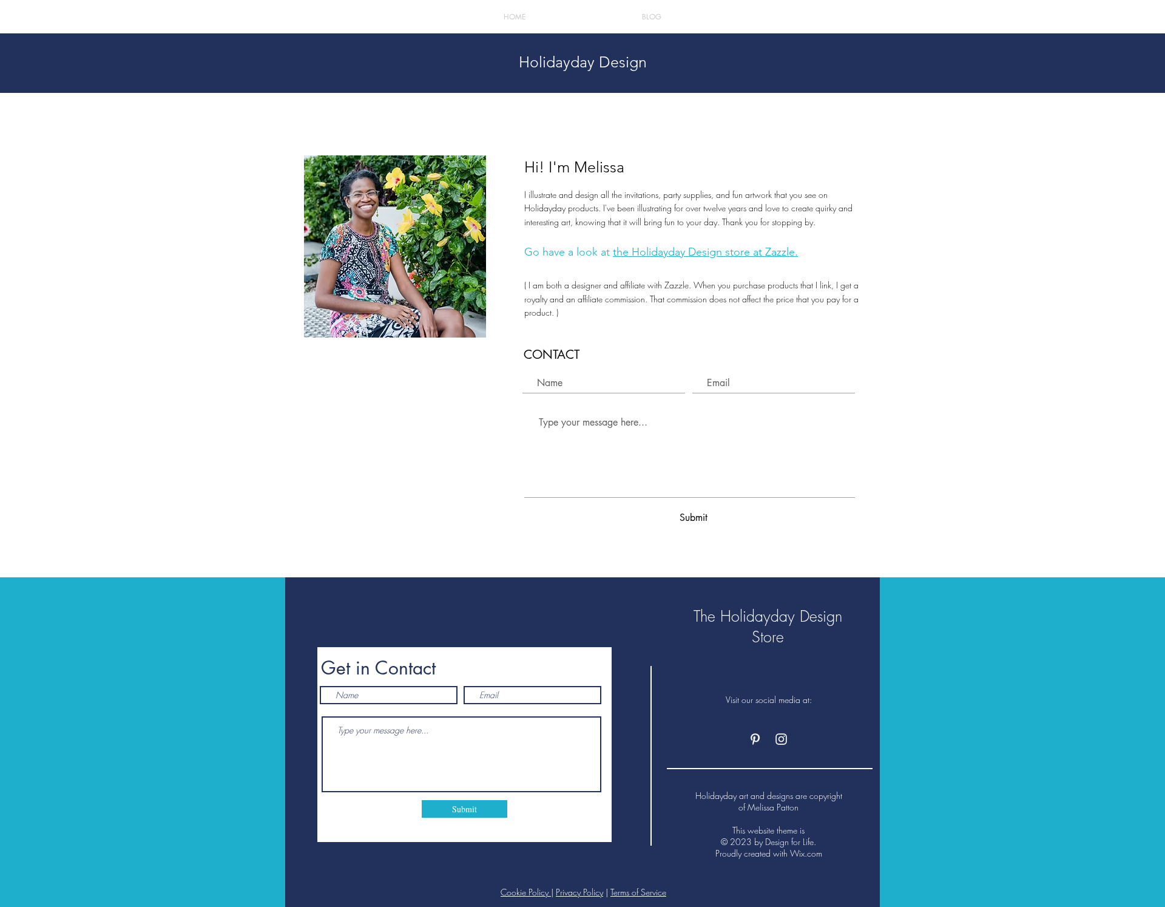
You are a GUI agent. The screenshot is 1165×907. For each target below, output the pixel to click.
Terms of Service (638, 892)
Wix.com (806, 853)
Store (768, 637)
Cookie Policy (526, 892)
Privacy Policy (579, 892)
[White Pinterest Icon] (755, 739)
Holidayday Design (583, 62)
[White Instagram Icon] (781, 739)
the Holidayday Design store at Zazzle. (705, 252)
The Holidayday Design (768, 616)
